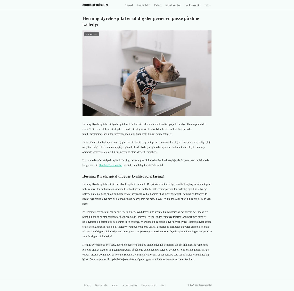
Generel (129, 5)
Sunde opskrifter (193, 5)
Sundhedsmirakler (95, 4)
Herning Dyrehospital (110, 165)
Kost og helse (143, 5)
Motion (157, 5)
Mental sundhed (173, 5)
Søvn (207, 5)
